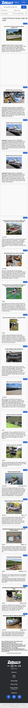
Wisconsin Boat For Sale (19, 646)
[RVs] (12, 666)
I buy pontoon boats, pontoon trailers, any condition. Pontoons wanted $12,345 (14, 221)
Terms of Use (14, 684)
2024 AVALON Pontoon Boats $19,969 (14, 253)
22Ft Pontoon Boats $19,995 (14, 382)
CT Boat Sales (14, 647)
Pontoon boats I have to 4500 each (14, 500)
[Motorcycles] (19, 666)
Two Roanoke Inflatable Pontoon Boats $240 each (14, 588)
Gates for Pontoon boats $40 (14, 414)
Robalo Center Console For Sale (18, 645)
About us (14, 672)
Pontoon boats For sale (14, 471)
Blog (14, 675)
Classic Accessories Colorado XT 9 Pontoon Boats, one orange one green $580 (14, 285)
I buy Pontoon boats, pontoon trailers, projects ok (14, 27)
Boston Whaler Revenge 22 (18, 648)
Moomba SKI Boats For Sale (20, 650)
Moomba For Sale (18, 643)
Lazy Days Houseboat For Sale (9, 642)
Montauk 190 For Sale (7, 648)
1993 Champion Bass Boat (8, 650)
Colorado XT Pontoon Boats (14, 557)
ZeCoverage (14, 680)
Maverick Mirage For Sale (7, 646)
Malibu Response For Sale (7, 643)
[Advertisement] (14, 70)
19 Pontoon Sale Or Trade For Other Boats (14, 615)
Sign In (17, 2)
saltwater (4, 140)
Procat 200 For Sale (18, 641)
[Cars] (8, 666)
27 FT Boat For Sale (6, 647)
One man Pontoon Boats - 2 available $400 (14, 317)
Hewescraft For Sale (6, 645)
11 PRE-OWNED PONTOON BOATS (14, 349)
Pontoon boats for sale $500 (14, 445)
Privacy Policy (14, 687)
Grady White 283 (5, 651)
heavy (3, 115)
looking (4, 45)
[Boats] (16, 666)
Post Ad (23, 3)
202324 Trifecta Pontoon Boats (14, 90)
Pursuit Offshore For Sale (7, 641)
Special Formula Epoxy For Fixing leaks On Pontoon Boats (14, 529)
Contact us (14, 692)
